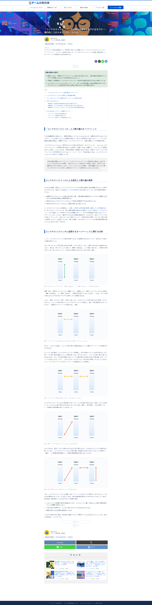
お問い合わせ (99, 603)
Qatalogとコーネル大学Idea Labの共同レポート (76, 190)
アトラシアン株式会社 (55, 603)
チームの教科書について (71, 603)
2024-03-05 (53, 38)
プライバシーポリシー (86, 603)
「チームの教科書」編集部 (57, 40)
